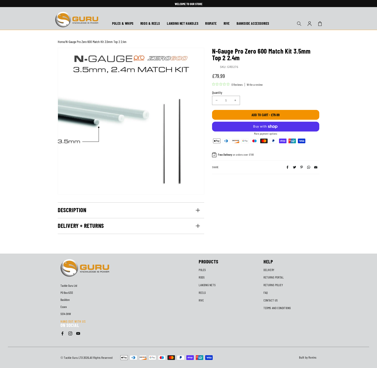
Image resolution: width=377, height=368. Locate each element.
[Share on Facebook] (287, 167)
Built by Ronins (308, 357)
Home (61, 41)
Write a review (255, 84)
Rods (202, 277)
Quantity (217, 92)
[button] (299, 23)
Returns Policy (273, 285)
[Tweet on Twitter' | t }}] (294, 167)
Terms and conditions (277, 308)
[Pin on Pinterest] (301, 167)
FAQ (266, 292)
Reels (202, 292)
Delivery (269, 270)
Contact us (271, 300)
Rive (201, 300)
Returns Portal (274, 277)
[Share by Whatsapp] (308, 167)
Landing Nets (207, 285)
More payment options (265, 133)
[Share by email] (315, 167)
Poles (202, 270)
